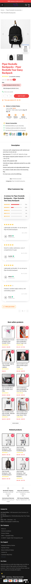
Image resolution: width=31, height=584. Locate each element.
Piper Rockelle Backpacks (8, 13)
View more (15, 423)
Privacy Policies (5, 533)
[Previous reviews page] (19, 311)
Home (2, 10)
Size (3, 82)
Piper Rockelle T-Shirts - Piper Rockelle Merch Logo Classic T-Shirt (22, 413)
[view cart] (29, 5)
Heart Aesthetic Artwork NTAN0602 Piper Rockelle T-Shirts (8, 341)
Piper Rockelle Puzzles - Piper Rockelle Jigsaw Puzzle (22, 365)
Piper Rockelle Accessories (13, 10)
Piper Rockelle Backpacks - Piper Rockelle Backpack (6, 449)
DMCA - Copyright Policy (7, 535)
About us (3, 528)
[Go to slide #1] (11, 57)
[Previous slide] (3, 34)
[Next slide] (28, 34)
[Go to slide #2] (20, 57)
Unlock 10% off (3, 577)
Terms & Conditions (6, 531)
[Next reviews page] (27, 311)
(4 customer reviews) (14, 76)
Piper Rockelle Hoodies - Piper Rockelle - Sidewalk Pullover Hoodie (8, 413)
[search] (26, 5)
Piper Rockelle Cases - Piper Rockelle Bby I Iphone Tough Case (22, 341)
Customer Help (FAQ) (6, 554)
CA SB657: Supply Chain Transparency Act (12, 538)
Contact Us (4, 552)
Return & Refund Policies (7, 550)
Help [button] (28, 582)
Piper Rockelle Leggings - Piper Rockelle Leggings (8, 365)
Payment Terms (5, 547)
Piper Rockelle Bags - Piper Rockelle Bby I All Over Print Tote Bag (22, 389)
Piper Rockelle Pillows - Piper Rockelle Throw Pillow (8, 389)
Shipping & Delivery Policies (8, 545)
